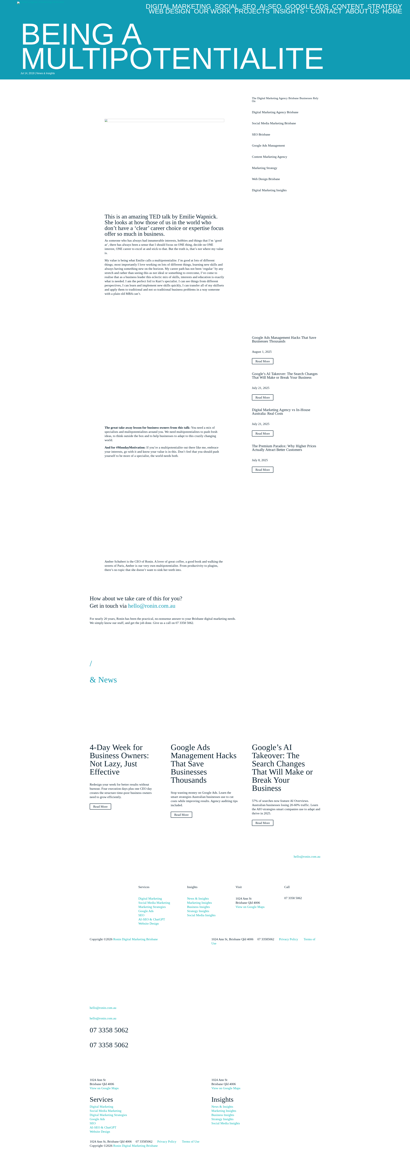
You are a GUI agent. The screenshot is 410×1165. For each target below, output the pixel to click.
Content (348, 7)
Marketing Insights (199, 902)
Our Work (212, 12)
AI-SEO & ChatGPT (151, 919)
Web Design (169, 12)
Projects (252, 12)
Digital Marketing (178, 7)
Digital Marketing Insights (269, 190)
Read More (262, 361)
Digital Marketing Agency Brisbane (275, 112)
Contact (326, 12)
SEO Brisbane (261, 134)
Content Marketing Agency (269, 156)
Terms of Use (190, 1141)
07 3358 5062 (293, 898)
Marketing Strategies (152, 907)
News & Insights (45, 73)
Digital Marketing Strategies (108, 1115)
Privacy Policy (288, 939)
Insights (288, 12)
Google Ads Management (268, 145)
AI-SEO (270, 7)
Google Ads (306, 7)
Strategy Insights (198, 911)
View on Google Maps (250, 907)
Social (227, 7)
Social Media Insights (201, 915)
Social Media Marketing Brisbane (274, 123)
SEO (249, 7)
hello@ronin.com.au (151, 606)
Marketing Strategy (264, 168)
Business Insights (198, 907)
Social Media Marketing (154, 902)
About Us (362, 12)
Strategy (384, 7)
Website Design (148, 923)
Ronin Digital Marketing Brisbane (135, 939)
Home (392, 12)
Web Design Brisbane (266, 179)
